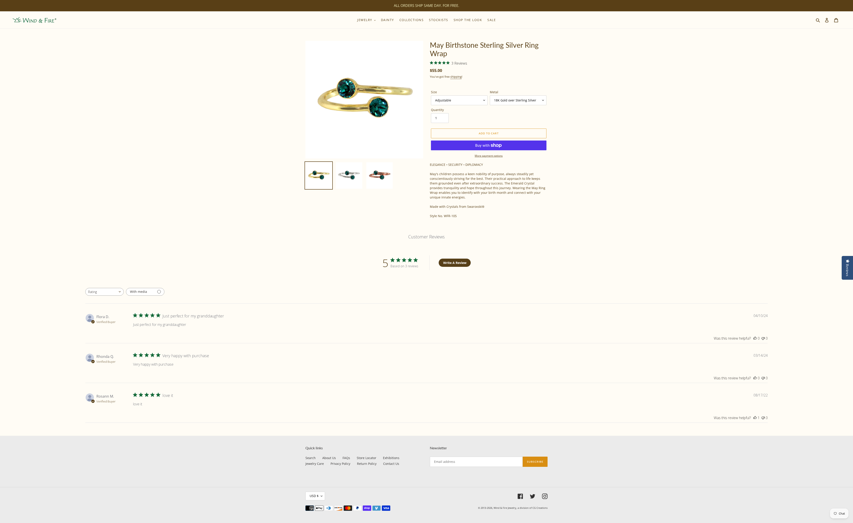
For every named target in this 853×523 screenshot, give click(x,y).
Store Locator (366, 458)
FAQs (346, 458)
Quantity (437, 110)
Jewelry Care (314, 464)
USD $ (314, 496)
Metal (494, 92)
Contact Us (391, 464)
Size (434, 92)
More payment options (489, 156)
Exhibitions (391, 458)
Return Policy (367, 464)
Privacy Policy (340, 464)
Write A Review (454, 263)
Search (310, 458)
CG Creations (540, 507)
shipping (456, 77)
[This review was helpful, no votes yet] (755, 338)
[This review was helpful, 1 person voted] (755, 417)
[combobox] (104, 292)
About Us (329, 458)
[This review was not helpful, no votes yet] (763, 338)
